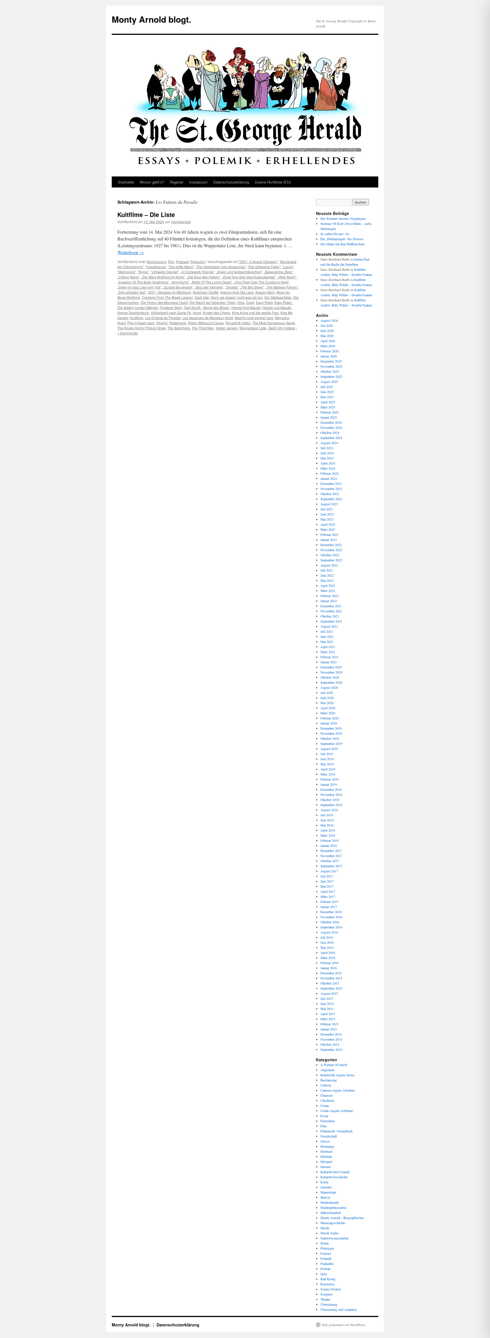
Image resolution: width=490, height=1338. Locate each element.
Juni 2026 (327, 330)
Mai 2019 (326, 764)
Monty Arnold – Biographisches (342, 1217)
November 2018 (331, 794)
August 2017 (329, 871)
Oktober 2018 (329, 799)
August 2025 (329, 381)
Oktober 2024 (329, 432)
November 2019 (331, 733)
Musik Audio (329, 1233)
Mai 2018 (326, 825)
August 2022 (329, 565)
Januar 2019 (328, 784)
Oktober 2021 (329, 616)
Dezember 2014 (331, 1034)
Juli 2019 (326, 753)
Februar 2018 (329, 840)
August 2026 (329, 320)
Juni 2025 (327, 391)
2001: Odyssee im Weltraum (169, 292)
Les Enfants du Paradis (163, 317)
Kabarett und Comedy (335, 1171)
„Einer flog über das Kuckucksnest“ (249, 276)
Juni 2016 (327, 942)
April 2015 (327, 1013)
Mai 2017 (326, 886)
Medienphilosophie (333, 1207)
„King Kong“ (180, 282)
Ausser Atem (265, 292)
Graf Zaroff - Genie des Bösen (207, 307)
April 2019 (327, 769)
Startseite (126, 182)
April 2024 (327, 463)
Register (176, 182)
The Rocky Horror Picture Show (141, 327)
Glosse (325, 1141)
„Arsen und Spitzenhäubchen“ (239, 271)
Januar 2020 (328, 723)
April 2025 (327, 402)
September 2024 (331, 437)
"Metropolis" (126, 271)
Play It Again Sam (141, 322)
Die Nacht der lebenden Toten (212, 302)
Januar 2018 (328, 845)
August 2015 (329, 993)
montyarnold (181, 221)
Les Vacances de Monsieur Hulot (207, 317)
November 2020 (331, 672)
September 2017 (331, 866)
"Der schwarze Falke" (264, 266)
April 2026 (327, 340)
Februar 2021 (329, 657)
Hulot (197, 312)
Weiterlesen (130, 252)
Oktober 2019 (329, 738)
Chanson (326, 1095)
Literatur (326, 1187)
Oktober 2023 (329, 493)
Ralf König (327, 1279)
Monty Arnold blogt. (151, 19)
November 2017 (331, 855)
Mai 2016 (326, 947)
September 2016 (331, 927)
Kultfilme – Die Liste (146, 214)
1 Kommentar (127, 333)
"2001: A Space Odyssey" (258, 261)
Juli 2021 (326, 631)
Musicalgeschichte (332, 1222)
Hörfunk (326, 1156)
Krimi (324, 1182)
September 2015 (331, 988)
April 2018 (327, 830)
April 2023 (327, 524)
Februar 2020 (329, 718)
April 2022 (327, 585)
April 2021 (327, 646)
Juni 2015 (327, 1003)
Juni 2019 (327, 759)
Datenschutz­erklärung (231, 182)
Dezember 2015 (331, 973)
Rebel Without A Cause (206, 322)
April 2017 (327, 891)
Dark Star (202, 297)
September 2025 (331, 376)
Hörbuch (326, 1151)
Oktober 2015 (329, 983)
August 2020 (329, 687)
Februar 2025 (329, 412)
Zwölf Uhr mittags (281, 327)
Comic (324, 1105)
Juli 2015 (326, 998)
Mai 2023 (326, 519)
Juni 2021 (327, 636)
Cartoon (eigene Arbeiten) (337, 1090)
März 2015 (327, 1019)
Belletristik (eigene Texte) (337, 1075)
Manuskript (328, 1192)
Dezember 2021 (331, 606)
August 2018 (329, 810)
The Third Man (203, 327)
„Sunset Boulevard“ (178, 287)
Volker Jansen (227, 327)
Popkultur (197, 261)
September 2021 (331, 621)
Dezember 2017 (331, 850)
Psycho (162, 322)
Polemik (325, 1258)
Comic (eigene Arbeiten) (336, 1110)
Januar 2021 (328, 662)
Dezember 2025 (331, 361)
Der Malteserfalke (278, 297)
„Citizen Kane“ (128, 276)
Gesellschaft (328, 1136)
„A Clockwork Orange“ (197, 271)
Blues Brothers (128, 297)
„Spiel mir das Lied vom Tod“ (139, 287)
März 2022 (327, 590)
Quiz (323, 1273)
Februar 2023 (329, 534)
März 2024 (327, 468)
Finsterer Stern (171, 307)
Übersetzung (328, 1304)
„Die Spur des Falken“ (203, 276)
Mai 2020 (326, 702)
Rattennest (177, 322)
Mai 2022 (326, 580)
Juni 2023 (327, 514)
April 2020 (327, 708)
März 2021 (327, 651)
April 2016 (327, 952)
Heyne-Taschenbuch (133, 312)
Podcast (182, 261)
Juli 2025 (326, 386)
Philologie (327, 1248)
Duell (250, 302)
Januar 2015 (328, 1029)
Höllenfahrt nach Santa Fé (171, 312)
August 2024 (329, 442)
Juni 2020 (327, 697)
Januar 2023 (328, 539)
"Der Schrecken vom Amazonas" (221, 266)
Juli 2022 (326, 570)
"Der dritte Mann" (181, 266)
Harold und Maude (276, 307)
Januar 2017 (328, 906)
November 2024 (331, 427)
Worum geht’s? (152, 182)
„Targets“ (231, 287)
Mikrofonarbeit (330, 1212)
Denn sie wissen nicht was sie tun (237, 297)
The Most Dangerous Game (273, 322)
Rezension (327, 1284)
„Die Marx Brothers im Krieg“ (163, 276)
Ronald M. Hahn (238, 322)
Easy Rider (264, 302)
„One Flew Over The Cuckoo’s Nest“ (261, 282)
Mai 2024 (326, 458)
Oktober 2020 (329, 677)
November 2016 (331, 917)
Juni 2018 (327, 820)
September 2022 (331, 560)
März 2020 (327, 713)
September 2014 (331, 1049)
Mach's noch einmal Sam (254, 317)
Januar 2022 (328, 600)
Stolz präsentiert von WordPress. (344, 1324)
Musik (324, 1228)
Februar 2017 (329, 901)
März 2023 (327, 529)
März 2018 (327, 835)
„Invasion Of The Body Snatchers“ (143, 282)
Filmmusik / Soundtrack (336, 1131)
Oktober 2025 (329, 371)
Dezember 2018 (331, 789)
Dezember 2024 (331, 422)
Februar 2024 (329, 473)
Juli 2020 (326, 692)
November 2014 (331, 1039)
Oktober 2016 (329, 922)
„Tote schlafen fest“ (131, 292)
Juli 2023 (326, 509)
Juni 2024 (327, 453)
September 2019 (331, 743)
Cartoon (325, 1085)
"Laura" (287, 266)
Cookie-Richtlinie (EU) (273, 182)
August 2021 (329, 626)
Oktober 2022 (329, 555)
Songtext (326, 1294)
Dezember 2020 (331, 667)
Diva (240, 302)
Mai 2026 (326, 335)
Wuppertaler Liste (253, 327)
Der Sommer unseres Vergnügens (343, 218)
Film (171, 261)
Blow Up (283, 292)
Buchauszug (156, 261)
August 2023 (329, 504)
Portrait (325, 1268)
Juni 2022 (327, 575)
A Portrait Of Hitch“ (334, 1064)
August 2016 (329, 932)
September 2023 (331, 499)
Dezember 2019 (331, 728)
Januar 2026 (328, 356)
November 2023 (331, 488)
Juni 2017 (327, 881)
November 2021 (331, 611)
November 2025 (331, 366)
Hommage (327, 1146)
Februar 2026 (329, 351)
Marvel (325, 1197)
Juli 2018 (326, 815)
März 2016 (327, 957)
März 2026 (327, 346)
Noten (324, 1243)
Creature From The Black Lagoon (167, 297)
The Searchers (178, 327)
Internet (325, 1166)
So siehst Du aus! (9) (334, 233)
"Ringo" (143, 271)
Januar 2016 (328, 968)
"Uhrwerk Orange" (165, 271)
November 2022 (331, 549)
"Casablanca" (155, 266)
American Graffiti (205, 292)
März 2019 (327, 774)
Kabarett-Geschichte (334, 1177)
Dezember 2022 (331, 544)
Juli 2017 (326, 876)
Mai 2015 (326, 1008)
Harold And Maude (246, 307)
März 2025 (327, 407)
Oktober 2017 (329, 860)
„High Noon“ (286, 276)
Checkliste (327, 1100)
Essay (324, 1115)
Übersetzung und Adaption (338, 1309)
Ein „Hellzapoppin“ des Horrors (342, 239)
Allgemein (327, 1070)
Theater (325, 1299)
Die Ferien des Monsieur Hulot (164, 302)
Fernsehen (327, 1120)
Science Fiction (330, 1289)
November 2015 (331, 978)
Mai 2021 (326, 641)
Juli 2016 (326, 937)
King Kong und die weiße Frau (255, 312)
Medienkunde (329, 1202)
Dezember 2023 (331, 483)
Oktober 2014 (329, 1044)
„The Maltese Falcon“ (282, 287)
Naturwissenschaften (334, 1238)
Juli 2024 (326, 448)
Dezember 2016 (331, 911)
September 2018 (331, 804)
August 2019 (329, 748)
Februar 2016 (329, 962)
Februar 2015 (329, 1024)
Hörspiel (326, 1161)
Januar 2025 (328, 417)
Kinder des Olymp (216, 312)
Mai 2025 (326, 397)
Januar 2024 (328, 478)
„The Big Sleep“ (252, 287)
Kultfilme (136, 317)
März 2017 (327, 896)
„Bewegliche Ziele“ (278, 271)
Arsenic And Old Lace (237, 292)
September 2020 (331, 682)
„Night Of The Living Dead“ (211, 282)
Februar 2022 (329, 595)
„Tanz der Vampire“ (209, 287)
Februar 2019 (329, 779)
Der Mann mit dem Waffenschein (342, 244)
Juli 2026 (326, 325)
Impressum (198, 182)
